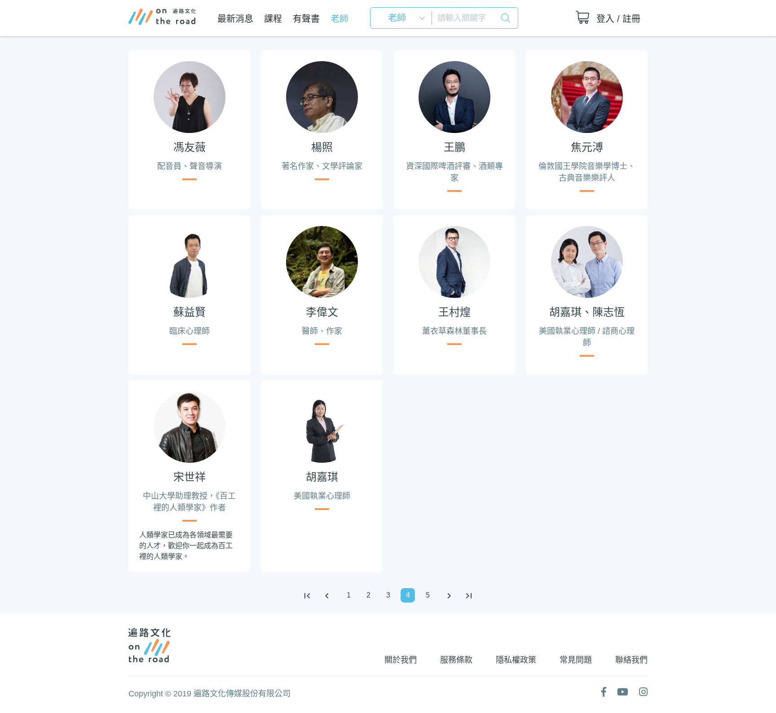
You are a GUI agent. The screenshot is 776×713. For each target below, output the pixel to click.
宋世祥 (189, 477)
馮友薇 (189, 147)
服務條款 (456, 659)
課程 (273, 19)
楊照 (322, 147)
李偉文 (322, 312)
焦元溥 (587, 147)
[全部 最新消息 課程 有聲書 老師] (404, 18)
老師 (339, 19)
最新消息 (235, 19)
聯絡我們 (631, 659)
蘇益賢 (189, 312)
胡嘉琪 (322, 477)
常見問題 (576, 659)
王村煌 (454, 312)
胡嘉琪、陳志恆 (587, 312)
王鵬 (454, 147)
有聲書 (306, 19)
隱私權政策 (516, 659)
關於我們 (400, 659)
